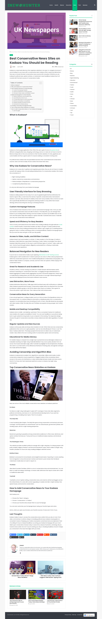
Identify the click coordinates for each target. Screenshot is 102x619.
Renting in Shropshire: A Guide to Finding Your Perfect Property (85, 44)
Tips (71, 112)
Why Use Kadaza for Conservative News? (21, 86)
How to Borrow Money (85, 36)
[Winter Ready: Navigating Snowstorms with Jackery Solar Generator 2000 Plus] (73, 22)
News (74, 5)
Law (71, 96)
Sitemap (74, 614)
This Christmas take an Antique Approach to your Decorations (17, 602)
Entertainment (74, 82)
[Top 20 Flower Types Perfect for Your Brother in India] (55, 594)
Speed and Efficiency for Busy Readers (23, 91)
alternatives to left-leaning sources (49, 255)
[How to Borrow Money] (73, 38)
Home (51, 5)
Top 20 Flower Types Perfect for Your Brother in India (54, 601)
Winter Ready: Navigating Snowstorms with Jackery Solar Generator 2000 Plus (85, 22)
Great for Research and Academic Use (23, 96)
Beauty (62, 5)
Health (56, 5)
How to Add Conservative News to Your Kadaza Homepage (26, 109)
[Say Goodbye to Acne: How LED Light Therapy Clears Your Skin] (73, 31)
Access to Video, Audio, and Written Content (24, 93)
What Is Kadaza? (15, 85)
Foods (71, 87)
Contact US (79, 614)
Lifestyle (72, 98)
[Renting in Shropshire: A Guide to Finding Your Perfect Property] (73, 44)
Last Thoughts (17, 110)
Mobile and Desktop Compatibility (22, 101)
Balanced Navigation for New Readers (21, 95)
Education (68, 5)
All (70, 68)
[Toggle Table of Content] (40, 83)
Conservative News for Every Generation (23, 99)
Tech (79, 5)
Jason (13, 66)
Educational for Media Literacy (21, 104)
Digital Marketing (74, 78)
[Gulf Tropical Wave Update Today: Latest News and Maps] (36, 594)
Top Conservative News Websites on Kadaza (23, 107)
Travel (71, 115)
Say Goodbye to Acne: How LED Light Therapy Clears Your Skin (85, 30)
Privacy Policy (68, 614)
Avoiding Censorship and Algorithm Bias (21, 105)
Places (72, 103)
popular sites (54, 150)
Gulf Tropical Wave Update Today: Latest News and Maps (36, 601)
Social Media (73, 105)
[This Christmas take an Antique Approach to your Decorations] (18, 594)
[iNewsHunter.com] (23, 5)
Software (72, 108)
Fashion (72, 85)
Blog (71, 73)
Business (85, 5)
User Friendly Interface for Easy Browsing (21, 88)
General (72, 89)
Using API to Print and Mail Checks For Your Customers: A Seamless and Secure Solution (85, 52)
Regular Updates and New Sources (22, 102)
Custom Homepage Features (20, 90)
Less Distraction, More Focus (20, 98)
